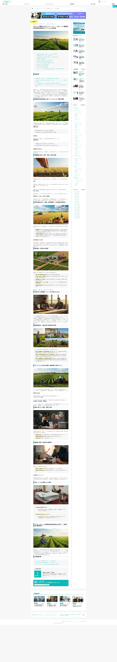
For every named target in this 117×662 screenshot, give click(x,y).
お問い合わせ (70, 621)
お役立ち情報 (76, 108)
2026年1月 (76, 202)
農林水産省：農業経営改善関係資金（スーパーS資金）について (47, 562)
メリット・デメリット (78, 111)
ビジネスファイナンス (77, 110)
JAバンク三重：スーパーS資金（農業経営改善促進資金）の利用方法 (47, 564)
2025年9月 (76, 208)
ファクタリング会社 (78, 180)
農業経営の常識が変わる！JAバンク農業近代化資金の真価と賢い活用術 (46, 614)
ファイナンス (76, 121)
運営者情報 (63, 621)
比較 (76, 116)
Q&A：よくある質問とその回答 (42, 67)
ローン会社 (77, 182)
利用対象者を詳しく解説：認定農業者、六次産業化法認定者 (47, 57)
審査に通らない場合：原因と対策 (43, 64)
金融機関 (37, 8)
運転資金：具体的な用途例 (41, 58)
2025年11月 (76, 205)
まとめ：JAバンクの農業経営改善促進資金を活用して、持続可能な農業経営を (50, 68)
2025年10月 (76, 207)
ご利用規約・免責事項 (83, 621)
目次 (115, 6)
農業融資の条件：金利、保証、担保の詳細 (44, 55)
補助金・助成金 (76, 155)
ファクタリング (76, 132)
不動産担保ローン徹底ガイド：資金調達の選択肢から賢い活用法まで (47, 78)
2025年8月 (76, 210)
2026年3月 (76, 199)
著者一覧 (67, 621)
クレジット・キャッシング (79, 179)
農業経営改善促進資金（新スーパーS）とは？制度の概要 (47, 54)
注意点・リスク (77, 129)
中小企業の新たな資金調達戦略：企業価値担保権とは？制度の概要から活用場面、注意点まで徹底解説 (71, 615)
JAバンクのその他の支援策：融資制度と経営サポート (46, 62)
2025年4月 (76, 216)
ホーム (34, 8)
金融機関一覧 (76, 177)
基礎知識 (76, 126)
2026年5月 (76, 196)
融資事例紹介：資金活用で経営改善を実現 (44, 61)
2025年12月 (76, 204)
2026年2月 (76, 201)
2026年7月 (76, 193)
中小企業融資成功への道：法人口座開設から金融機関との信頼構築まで (48, 83)
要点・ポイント (42, 8)
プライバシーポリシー (76, 621)
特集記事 (75, 107)
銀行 (76, 185)
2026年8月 (76, 191)
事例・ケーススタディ (78, 113)
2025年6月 (76, 213)
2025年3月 (76, 218)
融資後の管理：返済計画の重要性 (43, 65)
